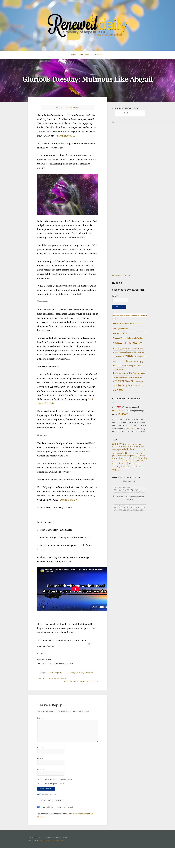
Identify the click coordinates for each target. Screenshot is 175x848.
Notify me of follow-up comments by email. (56, 779)
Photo (68, 107)
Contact (99, 55)
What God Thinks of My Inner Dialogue (52, 679)
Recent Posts (116, 315)
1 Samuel (50, 673)
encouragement (118, 356)
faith (78, 673)
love (115, 365)
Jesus (136, 361)
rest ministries (118, 377)
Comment (41, 718)
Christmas (140, 348)
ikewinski (75, 107)
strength (140, 381)
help (125, 362)
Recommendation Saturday (128, 373)
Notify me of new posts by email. (52, 784)
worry (119, 390)
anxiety (117, 348)
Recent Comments (125, 315)
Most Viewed (143, 315)
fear (133, 356)
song (135, 381)
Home (73, 55)
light (142, 362)
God (114, 362)
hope (129, 361)
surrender (135, 386)
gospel (118, 362)
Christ (134, 348)
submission (89, 673)
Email (40, 758)
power (143, 366)
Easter (143, 352)
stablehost (116, 410)
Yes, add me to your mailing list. (52, 800)
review (126, 377)
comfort (126, 352)
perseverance (127, 366)
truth (114, 390)
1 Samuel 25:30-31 (66, 135)
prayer (121, 369)
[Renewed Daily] (87, 25)
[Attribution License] (78, 107)
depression (132, 352)
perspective (136, 366)
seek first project (123, 380)
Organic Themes (44, 840)
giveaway (143, 356)
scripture (138, 377)
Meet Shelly (86, 55)
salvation (131, 377)
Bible (124, 348)
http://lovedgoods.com (121, 275)
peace (119, 366)
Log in (62, 840)
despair (139, 352)
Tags (114, 318)
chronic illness (118, 352)
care (130, 348)
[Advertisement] (67, 616)
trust (141, 385)
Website (40, 770)
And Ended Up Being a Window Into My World (80, 681)
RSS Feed (55, 840)
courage (73, 673)
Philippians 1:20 (68, 499)
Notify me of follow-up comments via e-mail (56, 807)
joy (140, 362)
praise (115, 369)
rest (144, 373)
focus (138, 356)
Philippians (58, 673)
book (127, 348)
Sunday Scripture (122, 385)
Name (40, 748)
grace (121, 362)
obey (82, 673)
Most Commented (135, 315)
